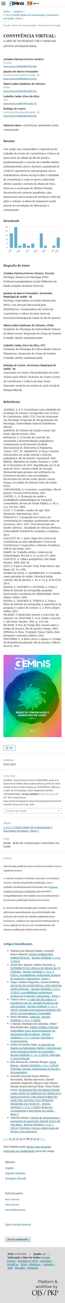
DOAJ (24, 1264)
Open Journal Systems (18, 1224)
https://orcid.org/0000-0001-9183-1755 (20, 103)
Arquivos (18, 11)
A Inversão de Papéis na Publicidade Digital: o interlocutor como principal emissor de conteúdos (36, 1048)
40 (34, 1138)
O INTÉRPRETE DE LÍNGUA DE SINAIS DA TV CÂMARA (35, 968)
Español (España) (15, 1173)
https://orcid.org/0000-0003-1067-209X (20, 66)
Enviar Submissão (18, 1239)
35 (17, 1138)
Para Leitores (12, 1199)
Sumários (32, 1267)
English (9, 1168)
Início (6, 11)
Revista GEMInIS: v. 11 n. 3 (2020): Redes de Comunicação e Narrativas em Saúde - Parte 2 (32, 1109)
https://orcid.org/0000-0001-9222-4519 (20, 116)
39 (31, 1138)
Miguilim (20, 1267)
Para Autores (12, 1204)
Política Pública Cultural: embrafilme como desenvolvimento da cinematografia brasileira (34, 1031)
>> (43, 1138)
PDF (10, 747)
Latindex (49, 1264)
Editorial (35, 1016)
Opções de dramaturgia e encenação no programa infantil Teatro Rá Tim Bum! (35, 1121)
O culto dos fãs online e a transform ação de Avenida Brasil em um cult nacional (34, 1003)
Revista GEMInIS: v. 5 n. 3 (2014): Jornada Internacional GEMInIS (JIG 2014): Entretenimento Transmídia (35, 1010)
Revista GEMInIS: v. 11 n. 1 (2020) (30, 1018)
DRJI (10, 1267)
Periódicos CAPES (28, 1261)
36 (20, 1138)
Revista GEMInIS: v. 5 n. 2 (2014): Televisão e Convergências (31, 1037)
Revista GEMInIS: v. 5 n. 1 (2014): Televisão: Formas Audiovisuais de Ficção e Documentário (35, 1069)
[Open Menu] (3, 3)
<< (4, 1138)
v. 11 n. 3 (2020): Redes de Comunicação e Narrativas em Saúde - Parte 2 (31, 16)
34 (13, 1138)
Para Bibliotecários (15, 1209)
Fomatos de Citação (16, 810)
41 (38, 1138)
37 (24, 1138)
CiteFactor (35, 1264)
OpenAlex (46, 1261)
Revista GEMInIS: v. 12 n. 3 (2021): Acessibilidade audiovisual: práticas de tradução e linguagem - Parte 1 (35, 975)
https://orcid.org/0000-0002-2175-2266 (20, 78)
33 (10, 1138)
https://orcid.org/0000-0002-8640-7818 (20, 91)
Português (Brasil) (15, 1178)
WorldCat (12, 1264)
